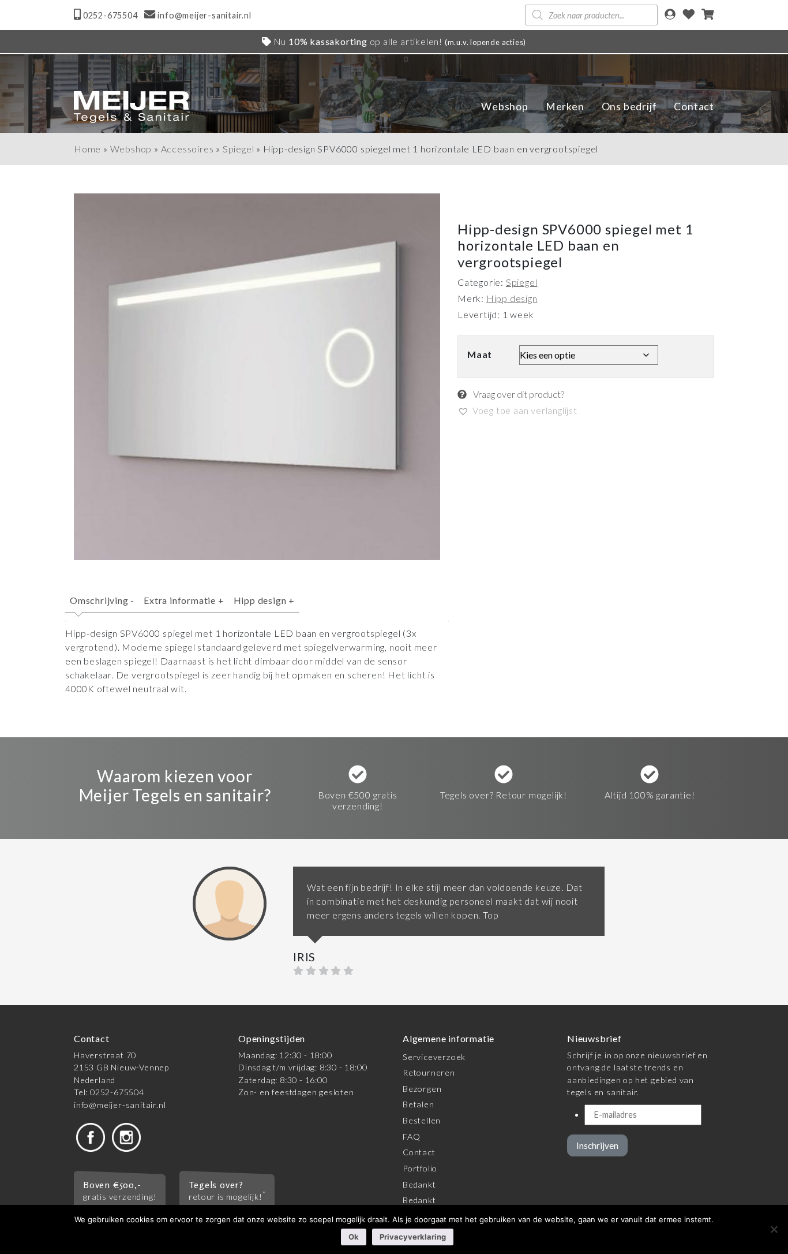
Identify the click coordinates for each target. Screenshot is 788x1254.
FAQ (411, 1136)
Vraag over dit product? (517, 394)
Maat (479, 354)
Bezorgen (422, 1088)
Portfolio (420, 1168)
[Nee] (773, 1229)
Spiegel (238, 148)
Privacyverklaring (413, 1236)
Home (87, 148)
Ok (353, 1236)
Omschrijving (102, 600)
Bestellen (422, 1120)
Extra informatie (184, 600)
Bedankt (419, 1184)
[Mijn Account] (670, 15)
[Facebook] (90, 1136)
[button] (517, 410)
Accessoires (187, 148)
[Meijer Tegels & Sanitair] (131, 107)
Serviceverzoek (434, 1057)
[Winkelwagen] (707, 15)
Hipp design (264, 600)
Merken (565, 106)
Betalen (418, 1104)
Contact (694, 106)
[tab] (102, 605)
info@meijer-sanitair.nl (120, 1105)
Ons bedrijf (629, 106)
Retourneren (429, 1072)
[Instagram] (126, 1136)
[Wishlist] (688, 15)
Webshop (504, 106)
